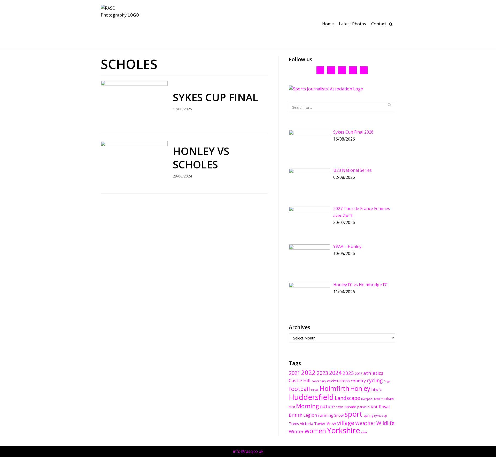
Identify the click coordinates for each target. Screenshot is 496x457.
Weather (365, 423)
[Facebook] (320, 70)
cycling (375, 380)
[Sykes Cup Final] (134, 84)
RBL (374, 406)
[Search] (389, 105)
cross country (352, 381)
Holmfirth (334, 388)
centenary (319, 381)
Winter (296, 431)
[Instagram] (353, 70)
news (340, 407)
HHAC (315, 390)
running (325, 415)
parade (350, 406)
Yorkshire (343, 430)
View (331, 423)
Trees (294, 423)
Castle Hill (300, 380)
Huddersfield (311, 397)
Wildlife (385, 423)
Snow (339, 415)
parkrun (363, 407)
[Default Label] (364, 70)
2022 (308, 372)
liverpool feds (370, 399)
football (299, 388)
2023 (322, 373)
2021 (294, 372)
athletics (373, 373)
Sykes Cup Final (215, 97)
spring (368, 415)
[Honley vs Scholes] (134, 145)
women (315, 431)
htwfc (376, 389)
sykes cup (380, 415)
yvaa (364, 432)
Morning (307, 406)
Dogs (387, 381)
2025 (348, 373)
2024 (335, 372)
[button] (391, 24)
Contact (378, 24)
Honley (360, 388)
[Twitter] (342, 70)
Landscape (347, 397)
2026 (358, 373)
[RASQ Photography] (120, 24)
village (345, 423)
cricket (332, 380)
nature (327, 406)
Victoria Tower (313, 423)
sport (353, 414)
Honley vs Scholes (201, 158)
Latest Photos (352, 24)
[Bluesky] (331, 70)
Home (328, 24)
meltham (387, 399)
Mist (292, 407)
